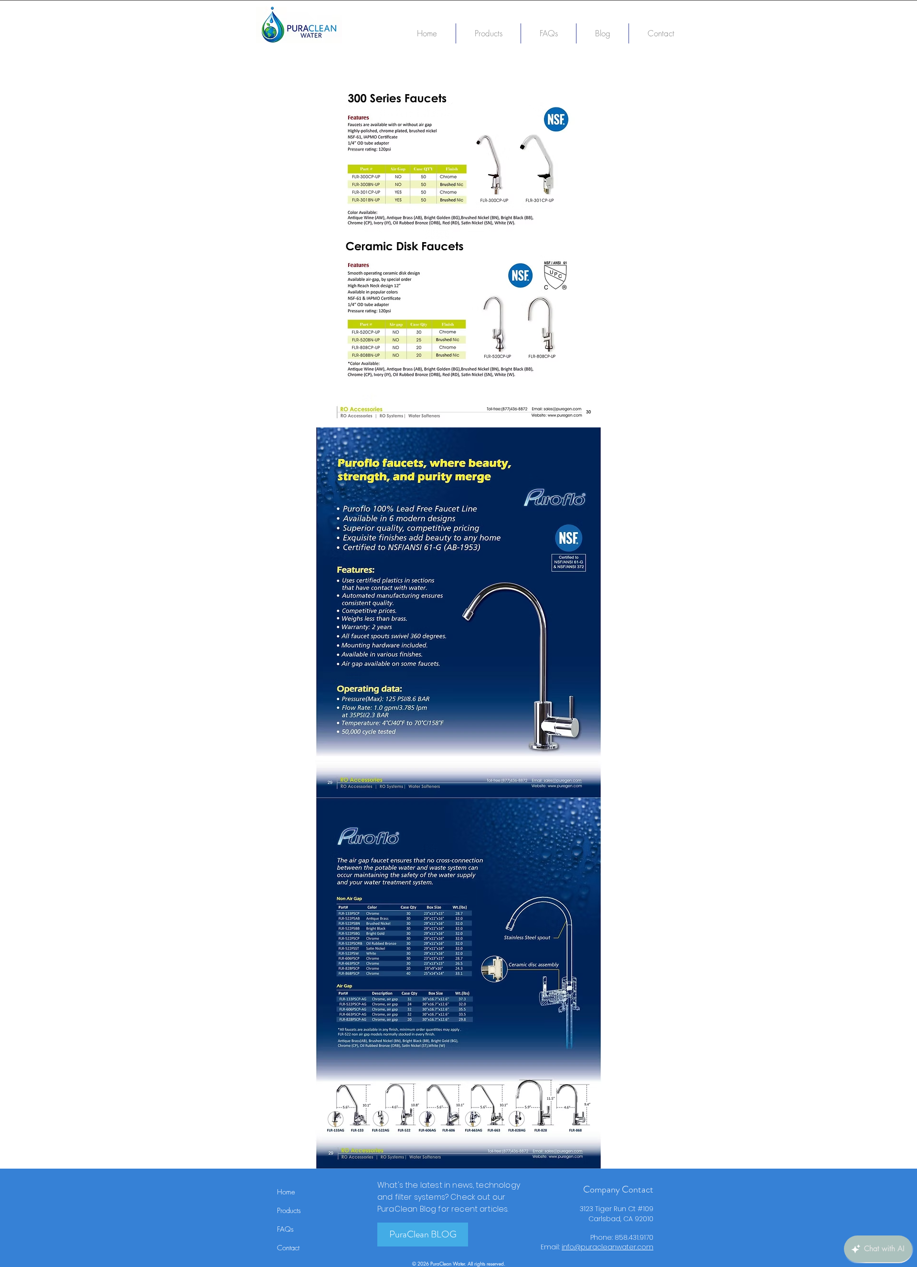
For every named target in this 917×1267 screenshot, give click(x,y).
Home (286, 1192)
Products (289, 1210)
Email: (551, 1247)
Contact (288, 1248)
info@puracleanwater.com (607, 1247)
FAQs (285, 1229)
